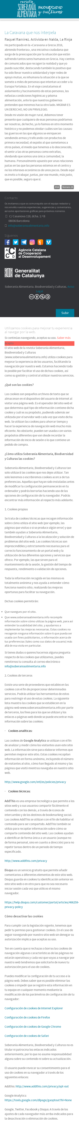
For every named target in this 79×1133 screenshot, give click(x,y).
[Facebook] (9, 242)
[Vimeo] (50, 242)
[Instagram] (33, 242)
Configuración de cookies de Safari (27, 1036)
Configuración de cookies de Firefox (27, 1018)
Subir (65, 313)
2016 (57, 187)
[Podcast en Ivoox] (42, 242)
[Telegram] (25, 242)
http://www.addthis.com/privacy (26, 861)
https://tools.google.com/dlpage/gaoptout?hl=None (38, 1100)
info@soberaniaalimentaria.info (28, 226)
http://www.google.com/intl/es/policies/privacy (35, 782)
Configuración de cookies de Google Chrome (33, 1027)
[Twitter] (17, 242)
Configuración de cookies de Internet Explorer (34, 1008)
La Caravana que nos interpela (30, 32)
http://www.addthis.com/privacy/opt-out (42, 1086)
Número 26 (67, 187)
